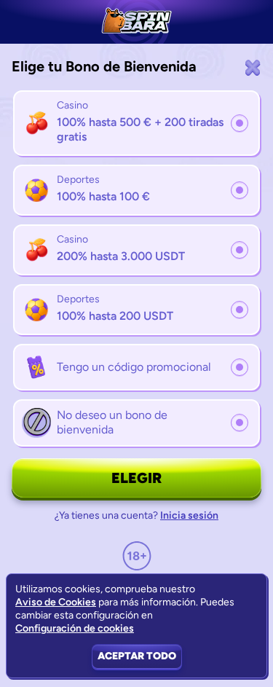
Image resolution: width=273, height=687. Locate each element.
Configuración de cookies (74, 629)
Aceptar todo (137, 656)
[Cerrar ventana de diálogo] (252, 67)
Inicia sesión (189, 516)
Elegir (136, 478)
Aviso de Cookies (55, 602)
